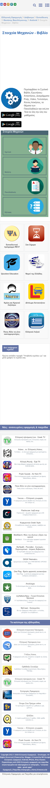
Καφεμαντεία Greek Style (30, 523)
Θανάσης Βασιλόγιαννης (15, 20)
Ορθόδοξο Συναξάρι (30, 667)
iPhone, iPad (33, 760)
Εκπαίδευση (42, 17)
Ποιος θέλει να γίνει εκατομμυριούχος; (11, 333)
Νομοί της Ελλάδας (34, 274)
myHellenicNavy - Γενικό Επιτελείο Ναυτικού (30, 597)
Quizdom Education (9, 274)
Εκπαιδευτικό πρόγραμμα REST (12, 246)
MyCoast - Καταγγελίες (30, 608)
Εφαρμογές (7, 770)
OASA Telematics (30, 559)
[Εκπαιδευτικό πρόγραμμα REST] (12, 241)
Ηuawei (42, 760)
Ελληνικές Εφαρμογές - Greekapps (32, 755)
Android (33, 20)
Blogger (28, 757)
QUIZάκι (30, 716)
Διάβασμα (29, 17)
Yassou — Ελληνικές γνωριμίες (30, 498)
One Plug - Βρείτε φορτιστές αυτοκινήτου (30, 571)
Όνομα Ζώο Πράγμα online (30, 703)
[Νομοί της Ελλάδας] (36, 270)
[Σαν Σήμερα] (36, 241)
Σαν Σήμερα (31, 245)
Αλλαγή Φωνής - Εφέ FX (30, 462)
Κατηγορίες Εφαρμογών (30, 691)
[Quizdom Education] (12, 270)
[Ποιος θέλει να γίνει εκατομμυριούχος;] (12, 328)
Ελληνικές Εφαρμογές (12, 17)
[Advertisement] (25, 63)
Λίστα (34, 770)
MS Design (46, 757)
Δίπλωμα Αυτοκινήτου (35, 303)
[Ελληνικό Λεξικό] (36, 328)
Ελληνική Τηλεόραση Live (30, 642)
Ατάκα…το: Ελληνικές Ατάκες (30, 449)
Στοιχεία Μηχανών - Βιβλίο (25, 33)
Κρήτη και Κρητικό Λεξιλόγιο (12, 304)
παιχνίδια (44, 762)
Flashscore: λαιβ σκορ (30, 510)
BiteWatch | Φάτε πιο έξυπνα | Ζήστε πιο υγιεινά (30, 536)
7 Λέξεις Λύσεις (30, 654)
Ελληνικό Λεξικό (33, 332)
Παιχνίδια (16, 770)
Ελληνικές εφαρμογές (29, 762)
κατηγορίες (35, 765)
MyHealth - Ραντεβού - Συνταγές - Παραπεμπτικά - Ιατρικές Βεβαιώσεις (30, 548)
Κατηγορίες (26, 770)
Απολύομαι (30, 584)
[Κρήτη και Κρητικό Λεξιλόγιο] (12, 299)
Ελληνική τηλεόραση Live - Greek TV (30, 437)
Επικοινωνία (42, 770)
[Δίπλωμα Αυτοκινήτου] (36, 299)
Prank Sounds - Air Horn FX (30, 474)
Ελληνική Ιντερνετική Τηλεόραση (30, 630)
